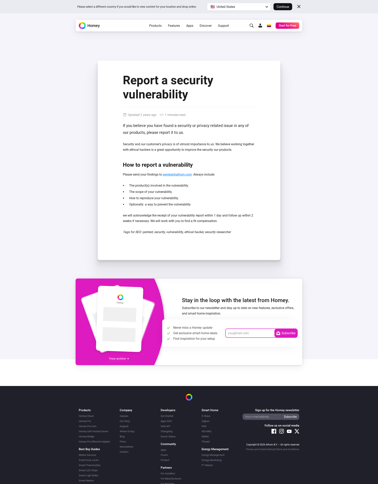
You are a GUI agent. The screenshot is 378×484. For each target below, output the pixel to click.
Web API (165, 426)
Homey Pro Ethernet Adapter (94, 441)
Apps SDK (166, 421)
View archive (118, 358)
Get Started (167, 416)
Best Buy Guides (89, 449)
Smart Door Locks (89, 460)
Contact (124, 451)
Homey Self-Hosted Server (93, 431)
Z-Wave (206, 416)
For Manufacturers (171, 478)
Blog (122, 436)
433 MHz (206, 431)
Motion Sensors (87, 454)
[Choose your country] (268, 25)
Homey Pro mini (87, 426)
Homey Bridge (86, 436)
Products (155, 26)
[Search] (251, 25)
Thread (205, 441)
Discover (206, 26)
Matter (205, 436)
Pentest (165, 460)
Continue (283, 7)
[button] (238, 6)
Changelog (166, 431)
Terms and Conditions (287, 449)
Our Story (125, 421)
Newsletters (126, 446)
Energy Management (213, 454)
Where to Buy (127, 431)
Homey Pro (85, 421)
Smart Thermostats (89, 465)
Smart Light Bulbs (88, 475)
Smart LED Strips (88, 470)
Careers (124, 416)
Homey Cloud (86, 416)
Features (174, 26)
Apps (189, 26)
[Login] (260, 25)
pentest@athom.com (177, 174)
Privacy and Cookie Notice (260, 449)
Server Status (168, 436)
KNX (204, 426)
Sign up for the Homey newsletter (277, 410)
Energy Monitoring (211, 460)
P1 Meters (207, 465)
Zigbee (205, 421)
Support (223, 26)
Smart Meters (86, 480)
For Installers (168, 473)
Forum (164, 454)
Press (123, 441)
